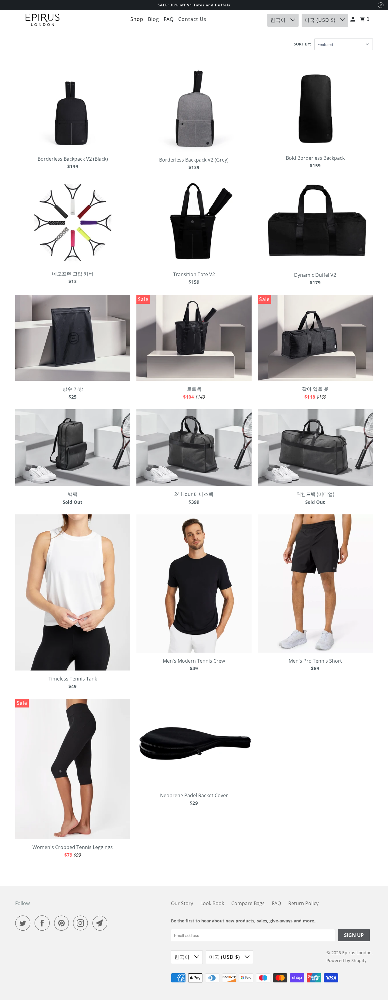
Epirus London (357, 952)
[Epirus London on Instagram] (82, 923)
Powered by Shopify (346, 960)
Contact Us (192, 19)
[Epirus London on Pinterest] (63, 923)
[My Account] (353, 19)
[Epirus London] (42, 20)
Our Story (182, 903)
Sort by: (302, 44)
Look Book (212, 903)
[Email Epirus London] (101, 923)
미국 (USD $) (321, 20)
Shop (136, 19)
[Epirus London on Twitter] (24, 923)
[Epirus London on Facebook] (44, 923)
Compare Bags (248, 903)
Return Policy (303, 903)
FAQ (169, 19)
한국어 (278, 20)
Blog (153, 19)
